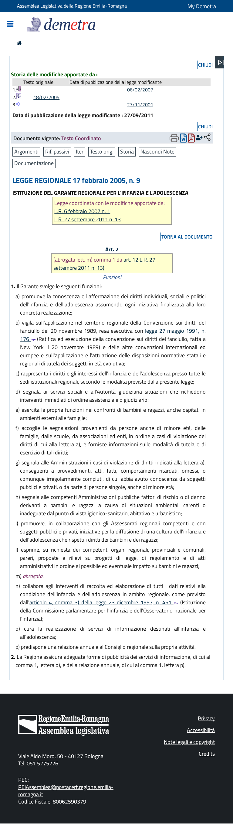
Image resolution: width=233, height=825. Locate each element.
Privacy (206, 718)
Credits (207, 754)
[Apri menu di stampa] (174, 138)
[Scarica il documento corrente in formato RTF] (183, 139)
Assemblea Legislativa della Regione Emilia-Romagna (72, 5)
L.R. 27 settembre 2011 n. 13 (87, 219)
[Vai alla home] (19, 43)
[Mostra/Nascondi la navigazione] (10, 24)
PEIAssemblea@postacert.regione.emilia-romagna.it (65, 790)
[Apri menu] (221, 62)
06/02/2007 (140, 89)
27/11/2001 (140, 104)
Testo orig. (101, 151)
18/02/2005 (46, 97)
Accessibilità (201, 730)
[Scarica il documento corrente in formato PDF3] (191, 139)
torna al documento (187, 236)
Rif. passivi (57, 151)
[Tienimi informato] (199, 138)
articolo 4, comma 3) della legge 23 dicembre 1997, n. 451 (101, 602)
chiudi (205, 64)
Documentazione (34, 163)
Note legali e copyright (189, 742)
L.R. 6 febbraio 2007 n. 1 (82, 211)
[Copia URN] (207, 138)
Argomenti (26, 151)
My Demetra (201, 6)
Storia (127, 151)
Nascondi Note (157, 151)
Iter (79, 151)
